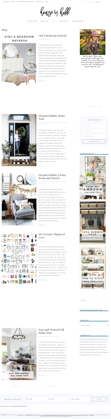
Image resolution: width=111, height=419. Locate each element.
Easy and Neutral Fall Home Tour (51, 331)
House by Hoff (55, 11)
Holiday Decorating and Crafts (49, 122)
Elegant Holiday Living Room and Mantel (52, 176)
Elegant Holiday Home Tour (52, 117)
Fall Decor (54, 336)
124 (47, 386)
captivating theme (56, 416)
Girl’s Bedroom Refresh (52, 35)
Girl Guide (42, 241)
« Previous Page (16, 386)
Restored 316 (67, 416)
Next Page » (54, 386)
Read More (42, 80)
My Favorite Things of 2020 (52, 235)
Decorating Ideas (44, 39)
